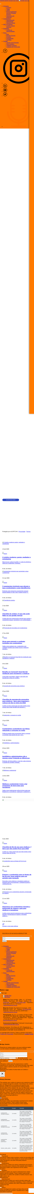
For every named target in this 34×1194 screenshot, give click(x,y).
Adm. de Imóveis (7, 24)
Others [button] (2, 1186)
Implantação (9, 21)
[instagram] (18, 68)
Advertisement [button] (4, 1177)
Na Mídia (8, 40)
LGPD (8, 10)
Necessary (5, 1098)
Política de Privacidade (6, 1034)
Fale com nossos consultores (8, 1044)
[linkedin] (18, 86)
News (4, 32)
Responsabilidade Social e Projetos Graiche (11, 13)
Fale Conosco (10, 44)
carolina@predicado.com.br (11, 1024)
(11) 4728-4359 (27, 1009)
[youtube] (18, 90)
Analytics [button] (2, 1169)
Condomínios (7, 18)
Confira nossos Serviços (10, 26)
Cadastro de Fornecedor (13, 47)
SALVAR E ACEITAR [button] (6, 1192)
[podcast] (18, 112)
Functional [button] (3, 1154)
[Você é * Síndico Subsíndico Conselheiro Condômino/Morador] (7, 531)
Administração (10, 20)
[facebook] (18, 51)
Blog (7, 34)
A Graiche (6, 6)
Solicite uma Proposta (12, 42)
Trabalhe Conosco (11, 45)
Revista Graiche (10, 35)
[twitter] (18, 94)
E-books (8, 37)
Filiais (8, 9)
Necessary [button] (3, 1096)
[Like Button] (3, 636)
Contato (5, 41)
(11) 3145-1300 (21, 1002)
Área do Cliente (10, 23)
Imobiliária (6, 28)
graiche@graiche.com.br (10, 1005)
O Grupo (8, 7)
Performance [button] (3, 1161)
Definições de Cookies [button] (6, 1069)
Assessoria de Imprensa (10, 16)
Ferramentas (9, 38)
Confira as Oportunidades (10, 30)
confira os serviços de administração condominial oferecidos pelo (16, 480)
